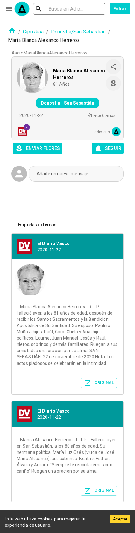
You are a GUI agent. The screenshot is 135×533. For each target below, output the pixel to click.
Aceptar (120, 519)
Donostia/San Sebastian (78, 32)
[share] (113, 66)
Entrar (120, 8)
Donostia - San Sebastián (67, 102)
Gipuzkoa (33, 32)
